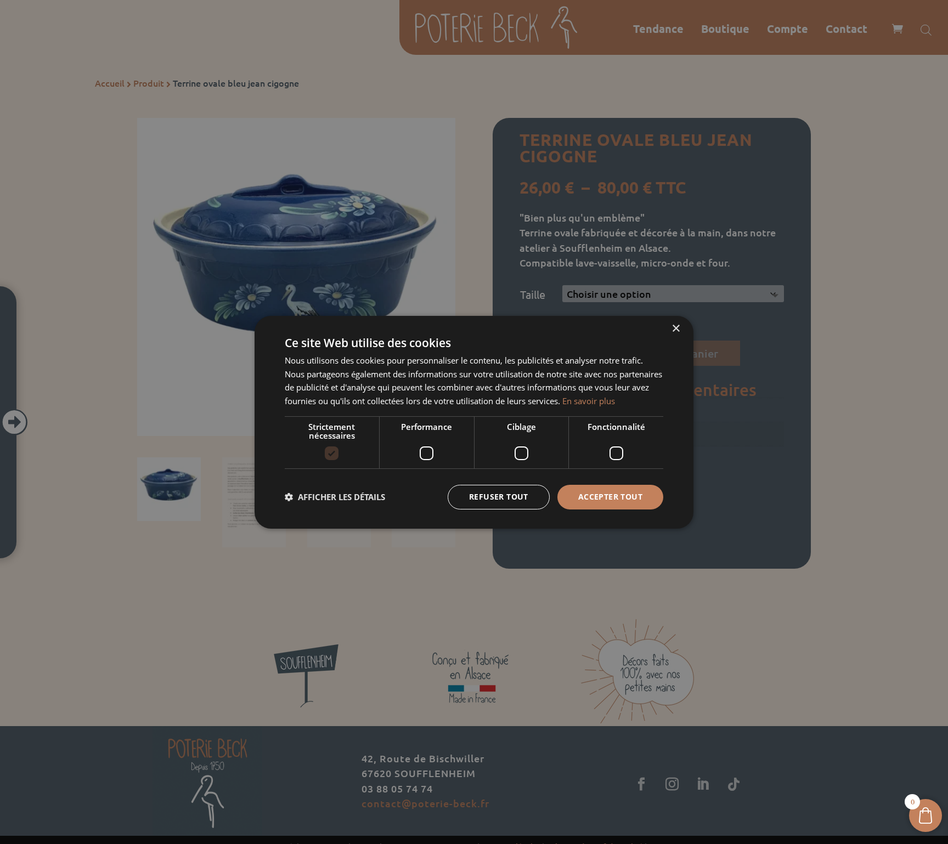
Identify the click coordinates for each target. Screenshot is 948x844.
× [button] (676, 328)
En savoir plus (588, 400)
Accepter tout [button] (610, 496)
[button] (335, 497)
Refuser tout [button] (498, 496)
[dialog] (474, 422)
